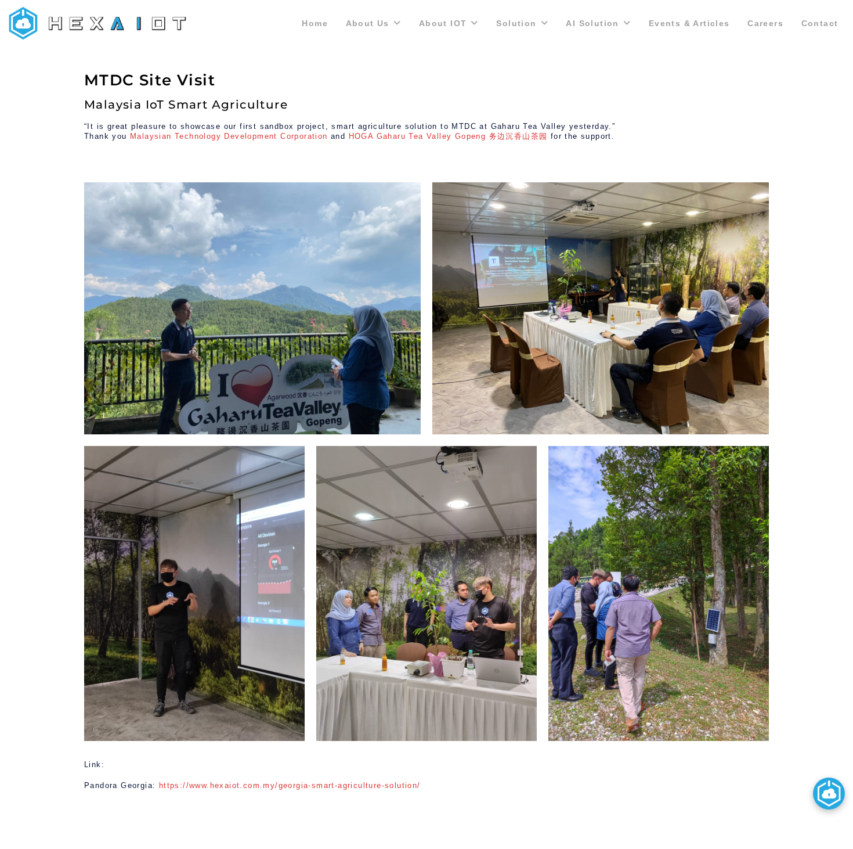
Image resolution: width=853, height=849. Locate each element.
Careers (765, 23)
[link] (229, 136)
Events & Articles (689, 23)
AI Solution (592, 23)
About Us (367, 23)
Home (315, 23)
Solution (516, 23)
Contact (819, 23)
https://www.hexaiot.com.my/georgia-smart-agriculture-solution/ (290, 785)
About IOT (443, 23)
